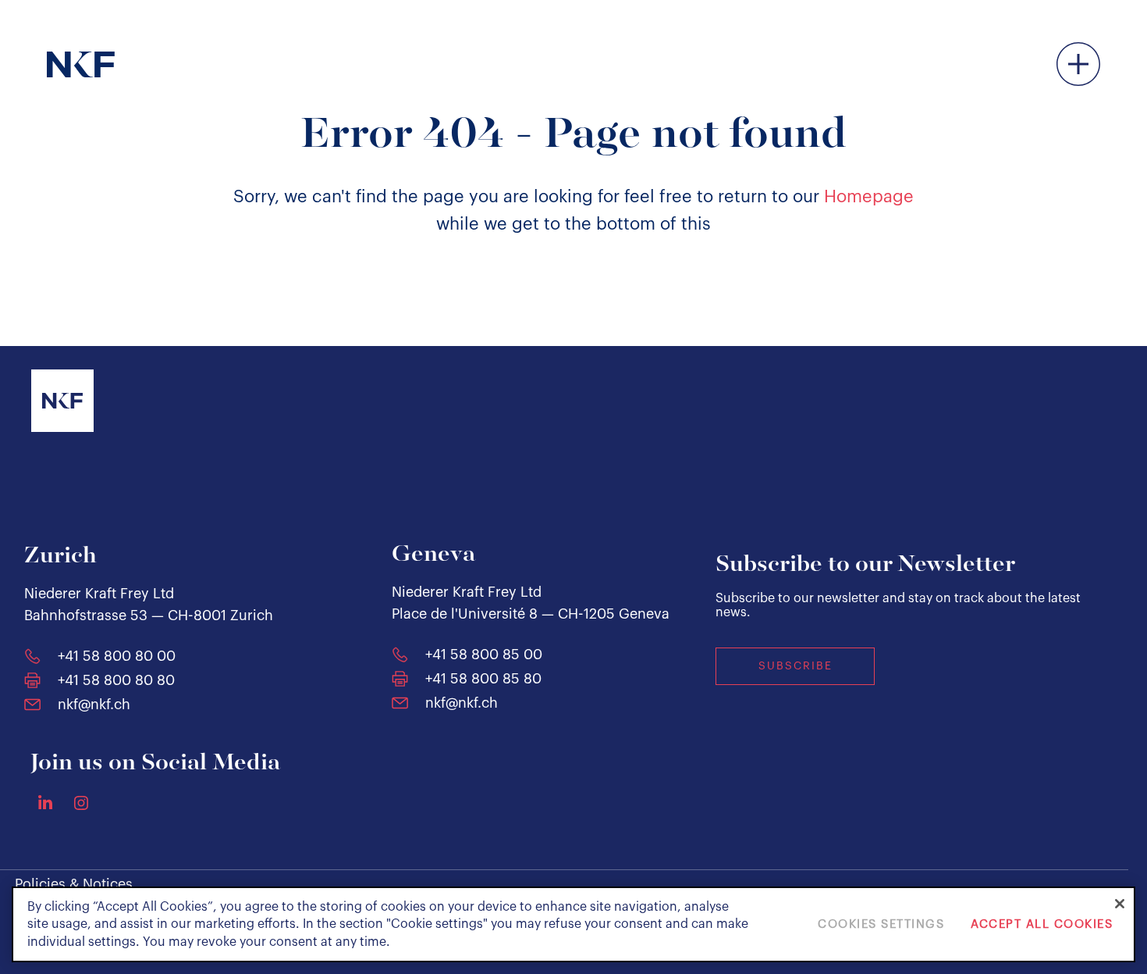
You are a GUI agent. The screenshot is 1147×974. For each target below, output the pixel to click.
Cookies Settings (881, 924)
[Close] (1120, 904)
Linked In (45, 802)
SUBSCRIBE (795, 666)
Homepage (869, 196)
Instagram (81, 803)
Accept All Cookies (1042, 924)
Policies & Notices (74, 884)
